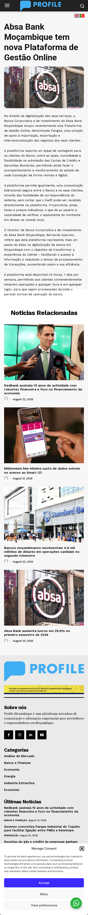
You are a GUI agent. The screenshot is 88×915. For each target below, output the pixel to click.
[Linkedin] (30, 734)
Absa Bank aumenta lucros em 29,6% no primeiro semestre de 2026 (37, 633)
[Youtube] (41, 734)
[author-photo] (6, 399)
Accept (44, 883)
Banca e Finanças (44, 302)
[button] (82, 848)
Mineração (11, 835)
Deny (44, 894)
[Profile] (44, 6)
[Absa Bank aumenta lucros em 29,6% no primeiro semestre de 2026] (44, 598)
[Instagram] (19, 734)
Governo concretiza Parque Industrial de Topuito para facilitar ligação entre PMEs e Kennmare (42, 828)
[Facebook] (8, 734)
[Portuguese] (82, 15)
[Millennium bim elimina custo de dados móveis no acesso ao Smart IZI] (44, 435)
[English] (77, 15)
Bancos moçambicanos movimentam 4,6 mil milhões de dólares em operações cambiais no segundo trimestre (41, 552)
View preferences (44, 905)
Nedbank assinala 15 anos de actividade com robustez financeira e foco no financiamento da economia (43, 389)
